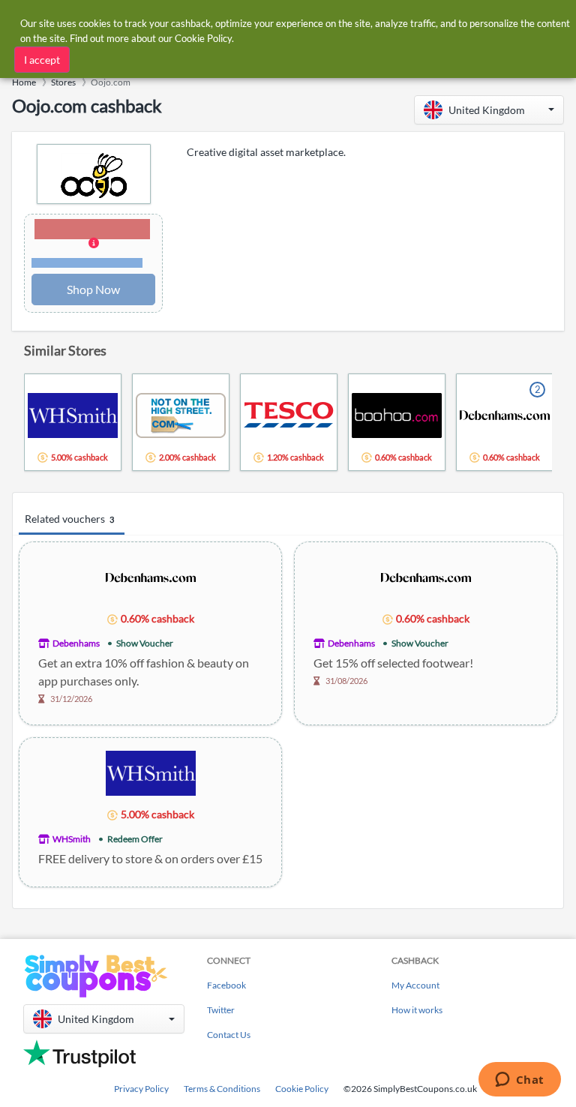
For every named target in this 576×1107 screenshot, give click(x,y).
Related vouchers (69, 518)
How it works (417, 1010)
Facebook (226, 985)
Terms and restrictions (87, 263)
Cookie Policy (301, 1088)
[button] (489, 109)
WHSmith (71, 838)
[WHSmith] (151, 772)
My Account (416, 985)
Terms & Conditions (222, 1088)
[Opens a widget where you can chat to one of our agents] (519, 1081)
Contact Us (228, 1034)
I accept (42, 59)
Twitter (221, 1010)
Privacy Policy (141, 1088)
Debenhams (76, 643)
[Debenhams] (151, 576)
